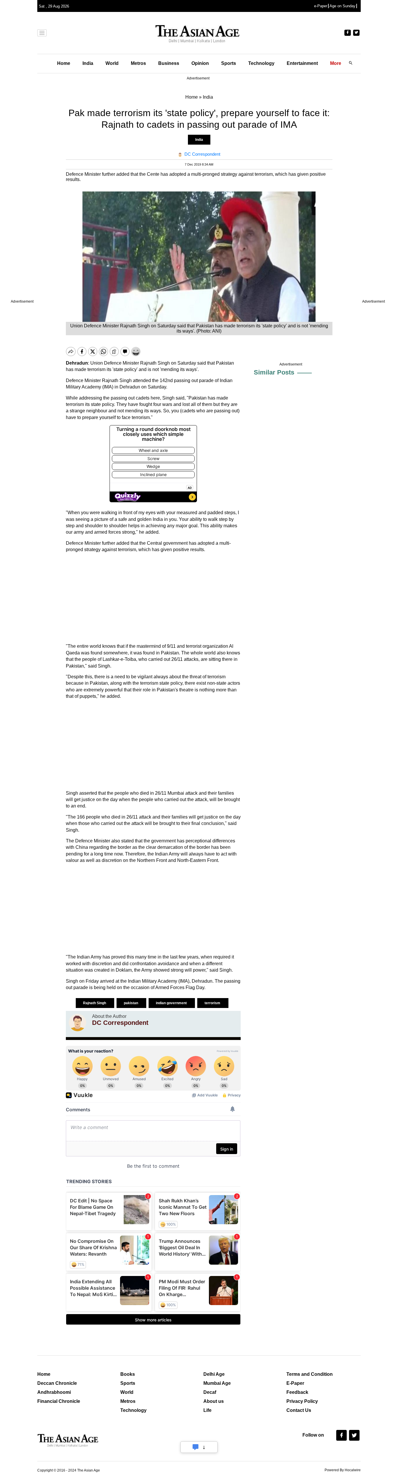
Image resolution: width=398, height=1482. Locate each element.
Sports (228, 63)
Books (127, 1374)
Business (168, 63)
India (87, 63)
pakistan (131, 1003)
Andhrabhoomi (54, 1392)
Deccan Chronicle (57, 1383)
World (112, 63)
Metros (138, 63)
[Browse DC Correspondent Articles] (77, 1022)
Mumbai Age (217, 1383)
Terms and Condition (309, 1374)
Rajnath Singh (95, 1003)
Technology (261, 63)
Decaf (209, 1392)
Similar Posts (274, 372)
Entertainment (302, 63)
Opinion (200, 63)
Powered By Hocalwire (343, 1470)
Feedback (297, 1392)
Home (63, 63)
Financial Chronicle (58, 1401)
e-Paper (320, 6)
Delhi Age (214, 1374)
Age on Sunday (342, 6)
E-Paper (295, 1383)
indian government (172, 1003)
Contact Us (298, 1410)
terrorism (213, 1003)
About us (213, 1401)
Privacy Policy (302, 1401)
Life (207, 1410)
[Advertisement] (153, 598)
